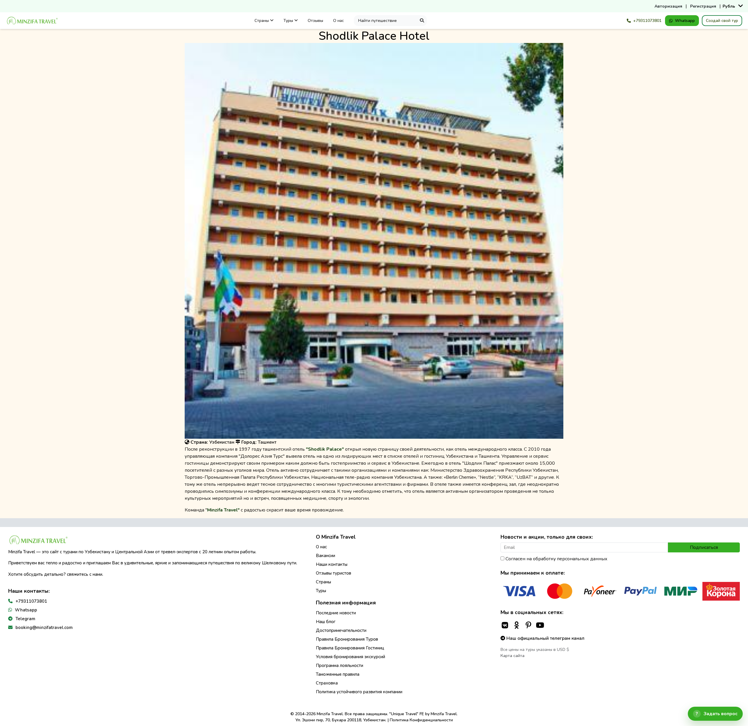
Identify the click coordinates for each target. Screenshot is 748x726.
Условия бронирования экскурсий (350, 657)
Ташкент (267, 442)
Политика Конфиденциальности (421, 720)
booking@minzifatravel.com (44, 627)
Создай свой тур (722, 20)
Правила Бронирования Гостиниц (350, 648)
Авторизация (668, 6)
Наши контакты (331, 564)
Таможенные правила (337, 674)
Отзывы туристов (333, 573)
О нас (338, 20)
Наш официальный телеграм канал (544, 638)
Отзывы (315, 20)
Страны (262, 20)
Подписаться (704, 547)
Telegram (25, 619)
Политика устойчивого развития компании (359, 692)
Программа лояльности (339, 665)
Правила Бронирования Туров (347, 639)
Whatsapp (685, 20)
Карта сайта (512, 655)
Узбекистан (221, 442)
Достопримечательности (341, 630)
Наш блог (325, 622)
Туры (288, 20)
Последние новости (336, 613)
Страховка (327, 683)
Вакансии (325, 556)
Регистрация (703, 6)
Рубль (729, 6)
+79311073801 (647, 20)
